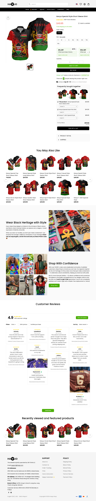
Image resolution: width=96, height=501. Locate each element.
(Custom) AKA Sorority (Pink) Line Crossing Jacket (16, 364)
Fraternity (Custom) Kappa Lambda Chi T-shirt (16, 341)
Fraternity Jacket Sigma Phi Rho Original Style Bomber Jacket (80, 404)
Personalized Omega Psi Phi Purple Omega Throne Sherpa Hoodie (37, 381)
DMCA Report (23, 496)
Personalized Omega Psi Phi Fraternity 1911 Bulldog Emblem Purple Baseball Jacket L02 (80, 341)
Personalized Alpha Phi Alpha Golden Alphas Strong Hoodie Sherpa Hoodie (58, 369)
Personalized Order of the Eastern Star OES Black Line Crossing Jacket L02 (37, 339)
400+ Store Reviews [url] (70, 19)
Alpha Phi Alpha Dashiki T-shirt (80, 362)
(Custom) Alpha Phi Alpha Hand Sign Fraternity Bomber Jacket (58, 347)
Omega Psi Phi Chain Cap (37, 355)
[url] (17, 465)
